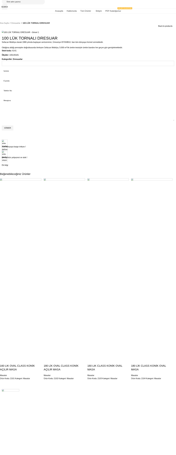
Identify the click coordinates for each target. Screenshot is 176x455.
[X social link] (8, 452)
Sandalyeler (111, 395)
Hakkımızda (41, 395)
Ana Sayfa (4, 23)
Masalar (3, 375)
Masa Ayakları (77, 403)
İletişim (39, 399)
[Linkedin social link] (16, 452)
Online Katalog (42, 403)
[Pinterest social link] (12, 452)
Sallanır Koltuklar (148, 395)
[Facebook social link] (3, 452)
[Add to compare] (3, 361)
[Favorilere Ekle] (16, 361)
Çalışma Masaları (78, 399)
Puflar (109, 407)
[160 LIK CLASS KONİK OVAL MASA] (108, 268)
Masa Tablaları (77, 407)
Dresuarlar (15, 23)
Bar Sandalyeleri (113, 403)
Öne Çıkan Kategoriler (83, 391)
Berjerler (145, 403)
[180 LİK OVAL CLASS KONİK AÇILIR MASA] (64, 268)
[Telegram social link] (21, 452)
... (107, 391)
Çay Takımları (147, 407)
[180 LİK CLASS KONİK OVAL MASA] (151, 268)
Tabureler (110, 399)
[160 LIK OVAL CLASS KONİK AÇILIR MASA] (20, 268)
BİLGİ (39, 391)
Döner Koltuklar (147, 399)
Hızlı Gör (9, 361)
